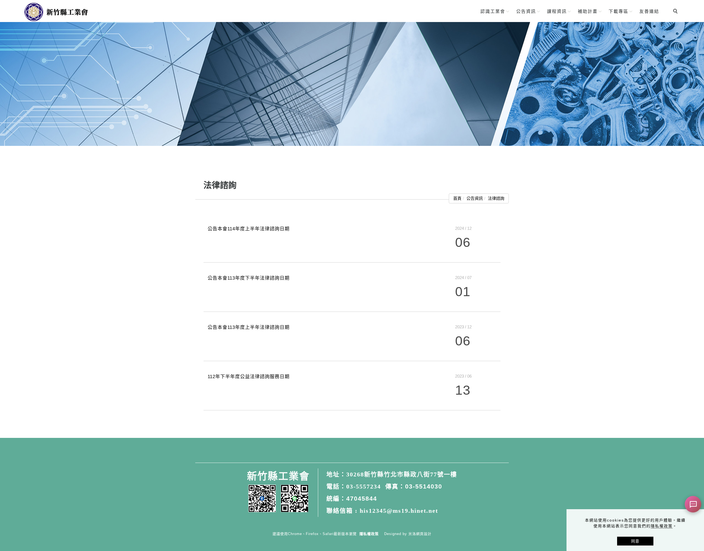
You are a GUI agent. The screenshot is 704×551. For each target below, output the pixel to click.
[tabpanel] (352, 84)
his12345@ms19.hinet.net (399, 510)
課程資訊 (557, 11)
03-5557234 (363, 486)
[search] (676, 12)
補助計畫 (588, 11)
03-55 (414, 486)
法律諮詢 (496, 198)
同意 (635, 541)
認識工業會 (492, 11)
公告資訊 (526, 11)
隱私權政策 (662, 526)
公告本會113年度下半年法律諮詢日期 (249, 278)
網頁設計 (423, 534)
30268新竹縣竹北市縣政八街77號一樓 (401, 474)
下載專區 (618, 11)
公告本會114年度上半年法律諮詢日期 (249, 228)
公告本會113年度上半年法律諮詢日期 (249, 327)
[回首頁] (56, 12)
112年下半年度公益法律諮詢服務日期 (249, 376)
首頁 (457, 198)
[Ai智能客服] (693, 504)
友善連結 (649, 11)
